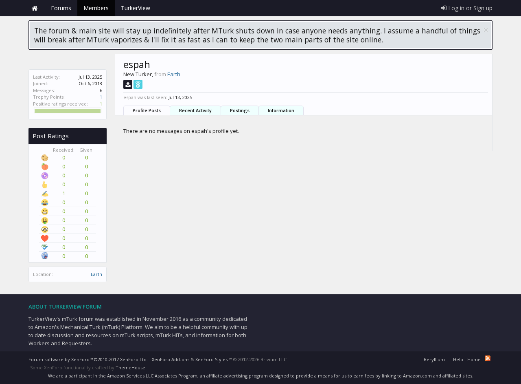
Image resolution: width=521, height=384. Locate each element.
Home (34, 8)
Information (281, 110)
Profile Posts (147, 110)
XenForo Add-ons (170, 359)
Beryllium (434, 359)
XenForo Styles (211, 359)
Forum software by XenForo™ (88, 359)
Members (96, 8)
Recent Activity (195, 110)
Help (458, 359)
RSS (487, 358)
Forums (61, 8)
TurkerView (135, 8)
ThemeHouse (130, 367)
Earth (96, 274)
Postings (240, 110)
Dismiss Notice (486, 30)
